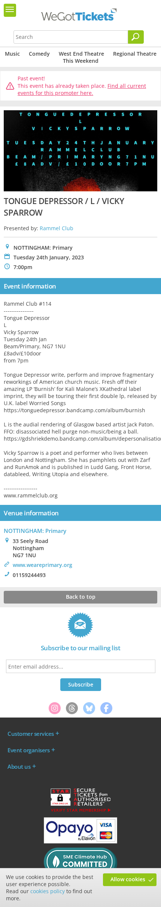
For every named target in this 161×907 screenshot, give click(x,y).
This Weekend (80, 60)
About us (18, 766)
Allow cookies (127, 879)
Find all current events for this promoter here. (82, 89)
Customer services (30, 733)
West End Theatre (81, 53)
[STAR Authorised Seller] (80, 811)
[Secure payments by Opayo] (80, 841)
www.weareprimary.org (42, 564)
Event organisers (28, 750)
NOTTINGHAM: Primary (35, 530)
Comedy (39, 53)
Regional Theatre (135, 53)
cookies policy (47, 891)
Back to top (80, 596)
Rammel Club (56, 228)
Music (12, 53)
